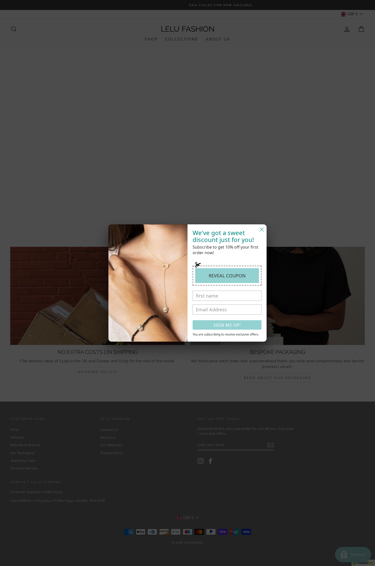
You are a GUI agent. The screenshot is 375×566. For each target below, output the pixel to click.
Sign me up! (227, 325)
